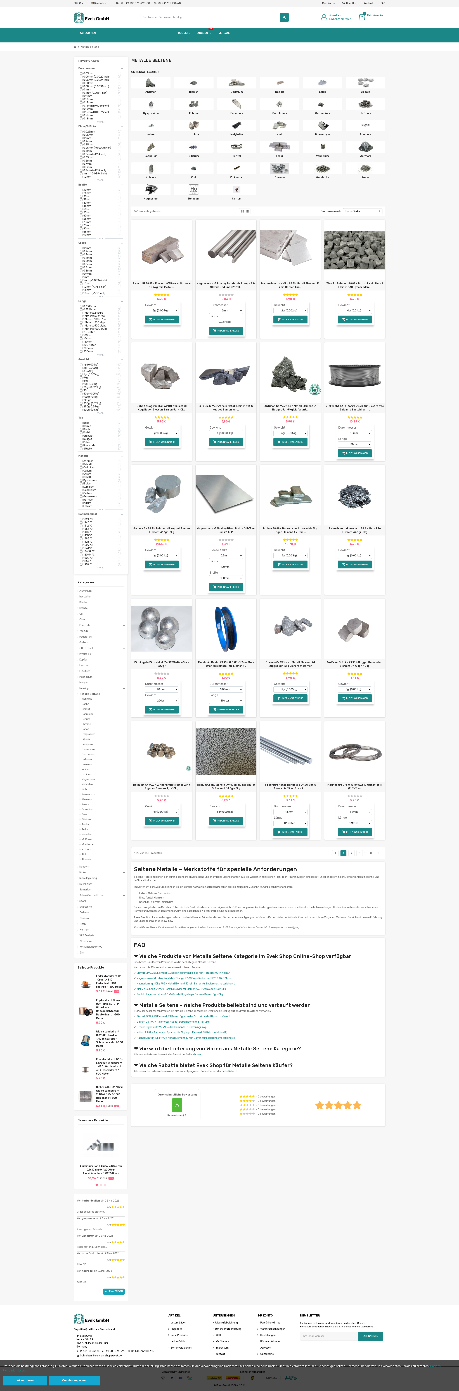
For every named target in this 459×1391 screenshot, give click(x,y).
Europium (236, 113)
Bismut (193, 91)
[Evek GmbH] (91, 17)
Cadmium (237, 91)
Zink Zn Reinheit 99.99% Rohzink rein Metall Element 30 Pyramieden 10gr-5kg (181, 989)
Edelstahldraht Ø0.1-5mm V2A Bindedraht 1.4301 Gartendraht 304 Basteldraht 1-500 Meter (109, 1066)
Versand (197, 1054)
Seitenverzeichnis (181, 1347)
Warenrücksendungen (272, 1328)
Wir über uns (222, 1341)
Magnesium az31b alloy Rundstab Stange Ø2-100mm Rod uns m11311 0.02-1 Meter (184, 978)
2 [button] (101, 1185)
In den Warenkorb (162, 319)
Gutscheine (267, 1354)
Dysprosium (151, 113)
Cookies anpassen (74, 1380)
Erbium (193, 113)
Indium (150, 134)
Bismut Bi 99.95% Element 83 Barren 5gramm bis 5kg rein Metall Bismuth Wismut (183, 972)
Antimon (151, 91)
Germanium (322, 113)
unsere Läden (178, 1322)
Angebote (176, 1328)
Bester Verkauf (354, 211)
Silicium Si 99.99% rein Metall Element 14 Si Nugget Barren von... (226, 408)
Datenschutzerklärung (228, 1328)
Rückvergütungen (270, 1341)
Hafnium (365, 113)
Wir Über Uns (349, 3)
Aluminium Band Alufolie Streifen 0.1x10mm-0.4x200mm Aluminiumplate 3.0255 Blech (101, 1170)
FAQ (383, 3)
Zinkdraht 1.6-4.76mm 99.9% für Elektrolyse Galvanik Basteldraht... (355, 408)
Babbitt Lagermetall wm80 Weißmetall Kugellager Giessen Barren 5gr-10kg (162, 408)
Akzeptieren (25, 1380)
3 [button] (105, 1185)
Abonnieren (370, 1336)
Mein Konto (328, 3)
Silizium (194, 156)
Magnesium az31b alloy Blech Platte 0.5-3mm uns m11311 (226, 530)
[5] (123, 1207)
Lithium (194, 134)
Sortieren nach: (331, 211)
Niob (280, 134)
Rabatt (232, 1071)
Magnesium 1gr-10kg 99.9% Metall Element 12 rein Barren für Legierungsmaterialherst (186, 983)
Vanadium (322, 156)
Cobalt (365, 91)
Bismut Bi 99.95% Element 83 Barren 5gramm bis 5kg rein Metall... (162, 285)
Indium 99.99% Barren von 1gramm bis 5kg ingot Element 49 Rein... (290, 530)
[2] (115, 1207)
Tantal (236, 156)
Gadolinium (279, 113)
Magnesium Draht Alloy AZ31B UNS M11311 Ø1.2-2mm (354, 786)
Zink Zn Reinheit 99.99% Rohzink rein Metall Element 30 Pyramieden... (354, 285)
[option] (101, 1154)
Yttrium (151, 177)
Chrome (280, 177)
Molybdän (236, 134)
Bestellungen (268, 1335)
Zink (194, 177)
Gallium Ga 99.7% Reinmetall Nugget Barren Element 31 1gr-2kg (161, 530)
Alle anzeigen (114, 1291)
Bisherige (335, 853)
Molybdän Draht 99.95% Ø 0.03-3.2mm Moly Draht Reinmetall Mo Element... (226, 664)
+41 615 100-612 (144, 1351)
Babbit (279, 91)
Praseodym (322, 134)
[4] (120, 1207)
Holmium (193, 198)
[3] (118, 1207)
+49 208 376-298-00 (117, 1351)
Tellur (279, 156)
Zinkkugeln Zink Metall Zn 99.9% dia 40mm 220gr (161, 664)
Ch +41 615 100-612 (167, 3)
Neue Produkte (179, 1335)
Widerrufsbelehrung (226, 1322)
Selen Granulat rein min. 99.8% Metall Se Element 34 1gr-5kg (355, 530)
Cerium (236, 198)
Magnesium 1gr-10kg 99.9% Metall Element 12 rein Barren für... (290, 285)
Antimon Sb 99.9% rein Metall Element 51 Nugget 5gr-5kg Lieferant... (290, 408)
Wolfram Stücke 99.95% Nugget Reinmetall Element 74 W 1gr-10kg (354, 664)
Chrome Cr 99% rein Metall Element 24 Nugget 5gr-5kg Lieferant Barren (290, 664)
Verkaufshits (178, 1341)
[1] (112, 1207)
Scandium (151, 156)
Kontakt (368, 3)
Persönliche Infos (270, 1322)
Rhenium (365, 134)
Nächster (379, 853)
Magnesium (151, 198)
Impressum (222, 1347)
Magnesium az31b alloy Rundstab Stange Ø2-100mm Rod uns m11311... (226, 285)
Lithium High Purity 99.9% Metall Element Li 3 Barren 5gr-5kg (172, 1027)
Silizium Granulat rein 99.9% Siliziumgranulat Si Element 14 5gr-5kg (226, 786)
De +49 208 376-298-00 (133, 3)
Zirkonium (236, 177)
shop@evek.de (113, 1355)
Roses (365, 177)
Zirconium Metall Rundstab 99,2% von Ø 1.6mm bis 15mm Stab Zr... (290, 786)
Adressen (265, 1347)
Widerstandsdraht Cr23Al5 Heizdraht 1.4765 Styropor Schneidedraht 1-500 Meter (109, 1039)
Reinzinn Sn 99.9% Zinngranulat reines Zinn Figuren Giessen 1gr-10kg (161, 786)
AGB (218, 1335)
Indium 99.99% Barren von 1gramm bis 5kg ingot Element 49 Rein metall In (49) (182, 1032)
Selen (322, 91)
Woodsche (322, 177)
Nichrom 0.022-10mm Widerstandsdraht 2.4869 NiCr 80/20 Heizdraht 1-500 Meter (109, 1094)
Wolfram (365, 156)
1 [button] (97, 1185)
